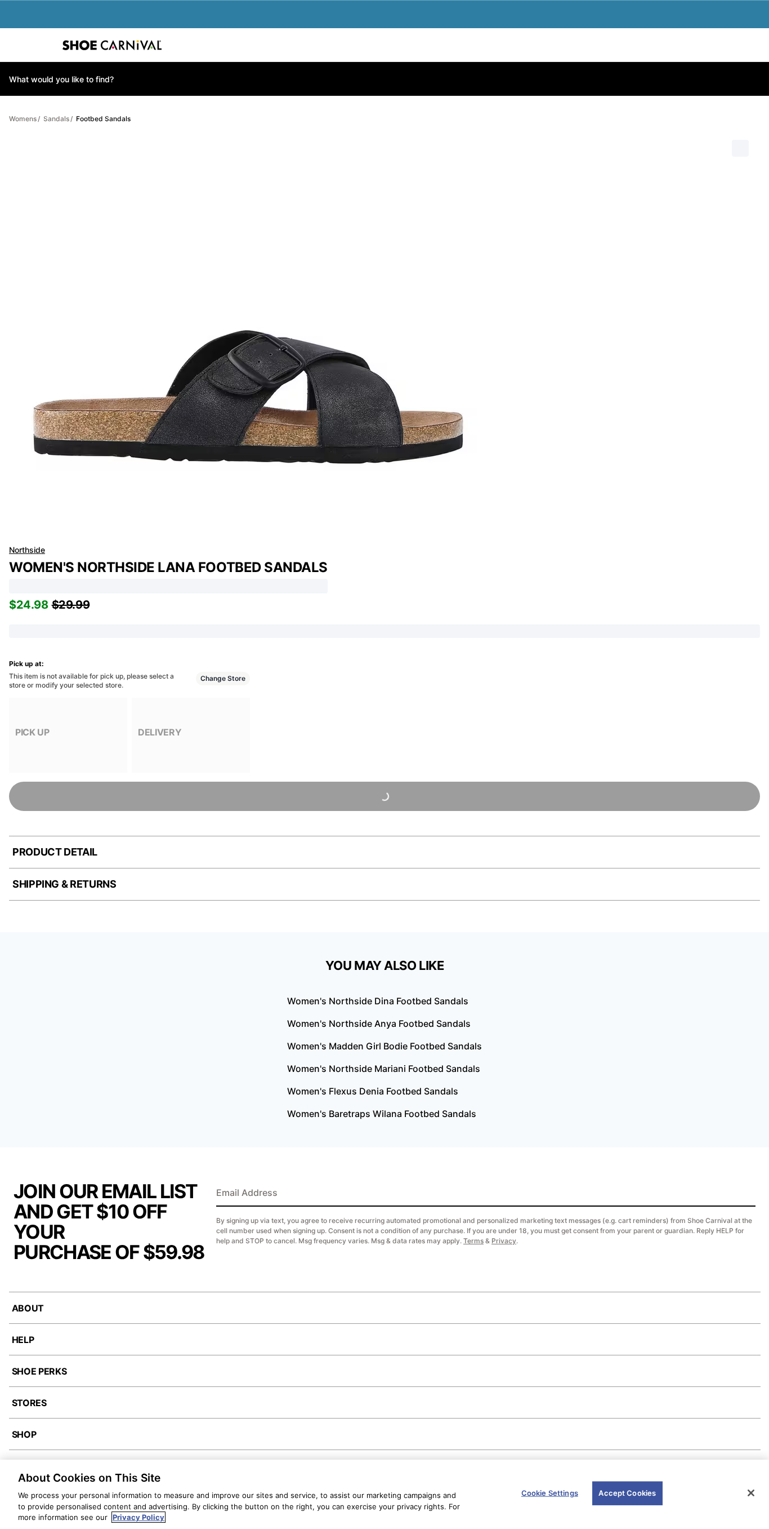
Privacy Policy (138, 1517)
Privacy (503, 1241)
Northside (27, 550)
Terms (473, 1241)
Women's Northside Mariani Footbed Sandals (383, 1068)
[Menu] (17, 45)
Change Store (222, 678)
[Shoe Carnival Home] (112, 45)
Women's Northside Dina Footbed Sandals (377, 1001)
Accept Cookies (627, 1492)
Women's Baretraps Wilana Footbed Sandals (381, 1113)
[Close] (751, 1493)
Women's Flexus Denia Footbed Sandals (372, 1091)
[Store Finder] (43, 45)
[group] (68, 735)
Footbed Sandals (103, 118)
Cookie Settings (549, 1492)
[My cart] (754, 45)
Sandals (56, 118)
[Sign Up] (743, 1193)
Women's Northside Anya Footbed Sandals (379, 1023)
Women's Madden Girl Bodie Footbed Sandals (384, 1046)
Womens (23, 118)
